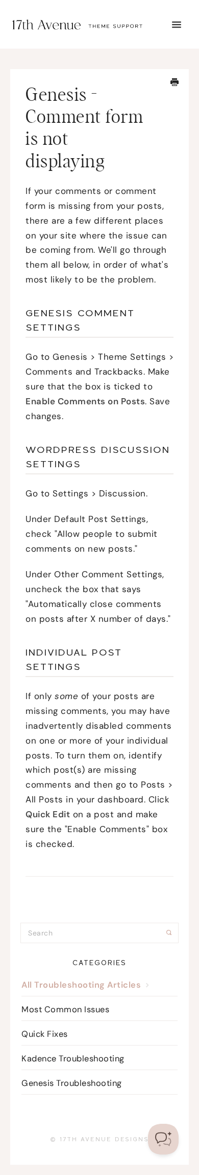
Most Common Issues (65, 1009)
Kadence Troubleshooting (73, 1058)
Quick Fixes (44, 1034)
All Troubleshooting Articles (82, 985)
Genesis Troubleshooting (71, 1083)
